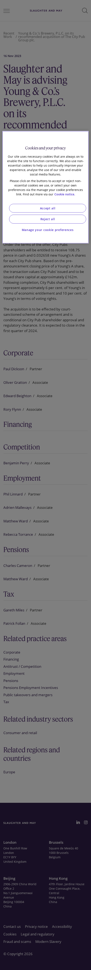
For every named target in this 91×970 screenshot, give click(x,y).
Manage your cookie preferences (48, 230)
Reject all (47, 219)
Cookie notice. (64, 194)
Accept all (47, 208)
